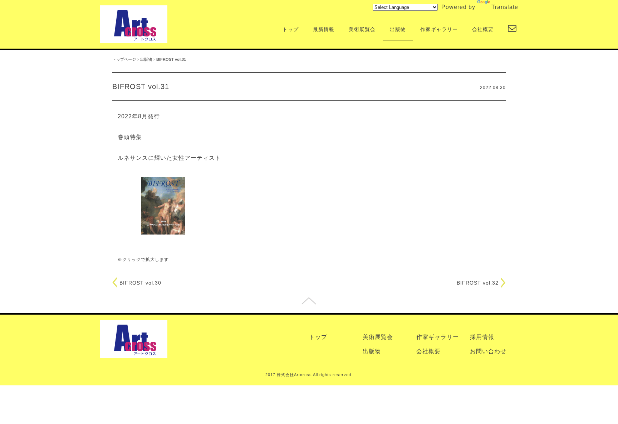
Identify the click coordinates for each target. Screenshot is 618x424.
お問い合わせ (488, 351)
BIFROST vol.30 (140, 283)
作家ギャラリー (439, 29)
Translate (504, 7)
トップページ (124, 59)
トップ (291, 29)
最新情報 (323, 29)
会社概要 (483, 29)
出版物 (398, 29)
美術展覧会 (362, 29)
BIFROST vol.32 (478, 283)
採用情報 (482, 337)
